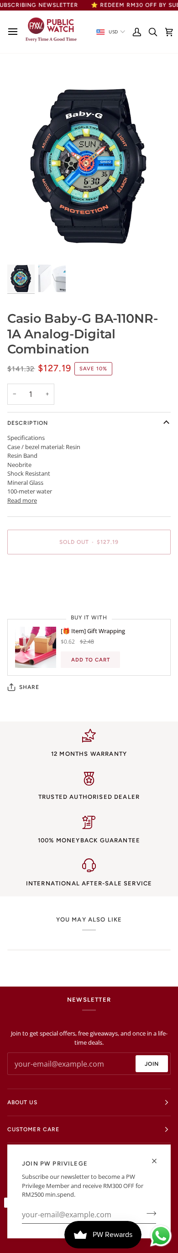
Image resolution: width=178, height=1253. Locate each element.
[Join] (148, 1213)
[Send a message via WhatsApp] (160, 1235)
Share (29, 687)
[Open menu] (15, 32)
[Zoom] (24, 245)
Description (27, 423)
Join (152, 1064)
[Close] (158, 1161)
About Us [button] (22, 1102)
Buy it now (89, 573)
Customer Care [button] (33, 1129)
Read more (22, 500)
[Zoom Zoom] (89, 164)
